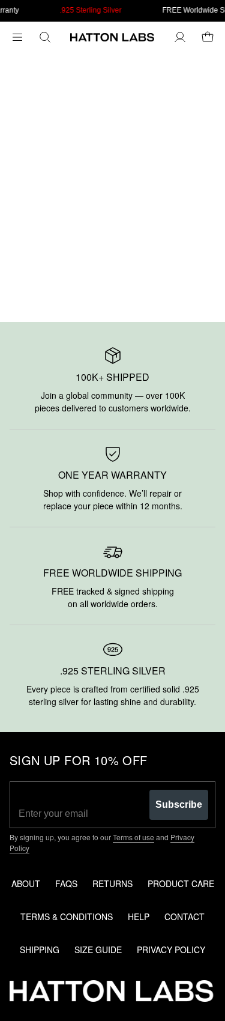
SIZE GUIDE (98, 950)
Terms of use (133, 837)
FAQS (66, 883)
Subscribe (178, 804)
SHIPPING (39, 950)
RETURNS (112, 883)
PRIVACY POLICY (171, 950)
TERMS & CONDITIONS (66, 916)
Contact (184, 916)
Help (138, 916)
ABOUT (25, 883)
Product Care (181, 883)
